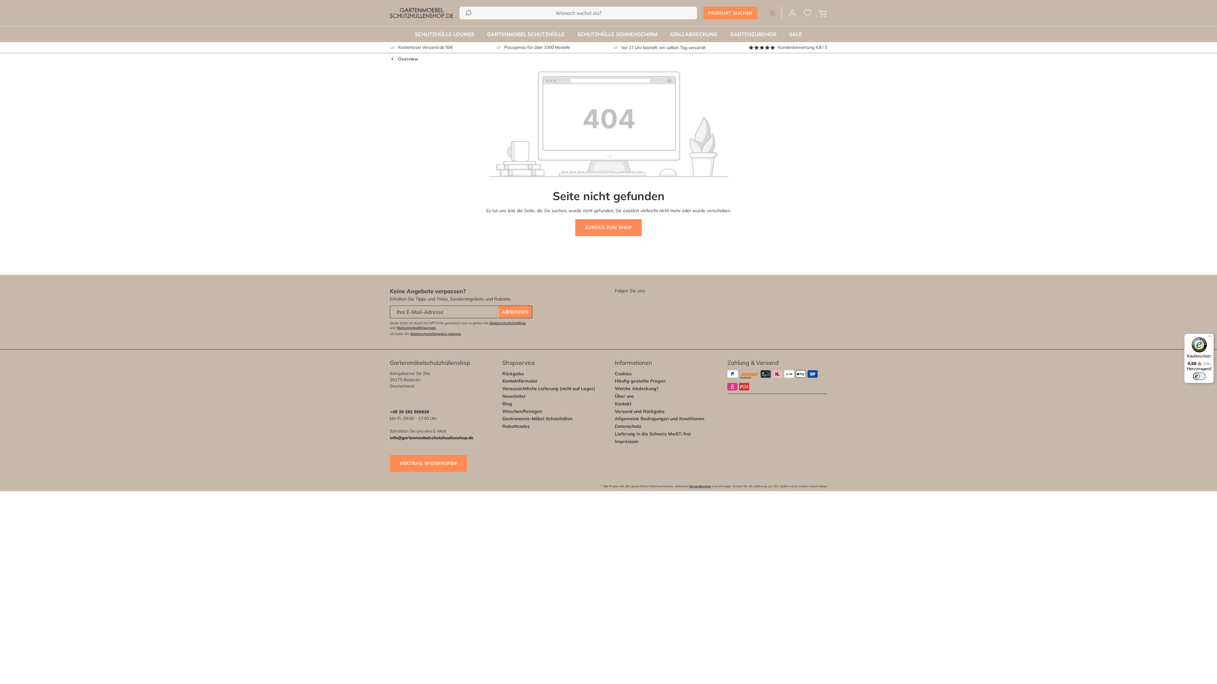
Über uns (624, 396)
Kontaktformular (520, 381)
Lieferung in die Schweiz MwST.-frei (653, 434)
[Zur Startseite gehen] (421, 13)
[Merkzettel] (807, 13)
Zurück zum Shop (608, 227)
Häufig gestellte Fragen (640, 381)
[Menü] (1210, 337)
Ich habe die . (426, 334)
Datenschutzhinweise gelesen (435, 334)
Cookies (623, 374)
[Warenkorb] (822, 13)
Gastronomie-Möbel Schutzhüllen (537, 418)
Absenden (515, 312)
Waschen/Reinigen (522, 411)
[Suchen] (468, 13)
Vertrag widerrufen (428, 463)
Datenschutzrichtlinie (508, 323)
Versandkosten (700, 486)
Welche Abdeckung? (637, 388)
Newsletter (514, 396)
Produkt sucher (730, 13)
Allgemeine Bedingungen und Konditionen (659, 418)
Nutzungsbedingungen (416, 328)
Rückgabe (513, 374)
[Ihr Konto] (792, 13)
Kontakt (623, 404)
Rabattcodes (516, 426)
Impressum (627, 441)
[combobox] (578, 13)
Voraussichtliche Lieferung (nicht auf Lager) (548, 388)
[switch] (1199, 376)
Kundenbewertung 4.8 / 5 (802, 47)
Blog (507, 404)
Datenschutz (628, 426)
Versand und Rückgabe (640, 411)
